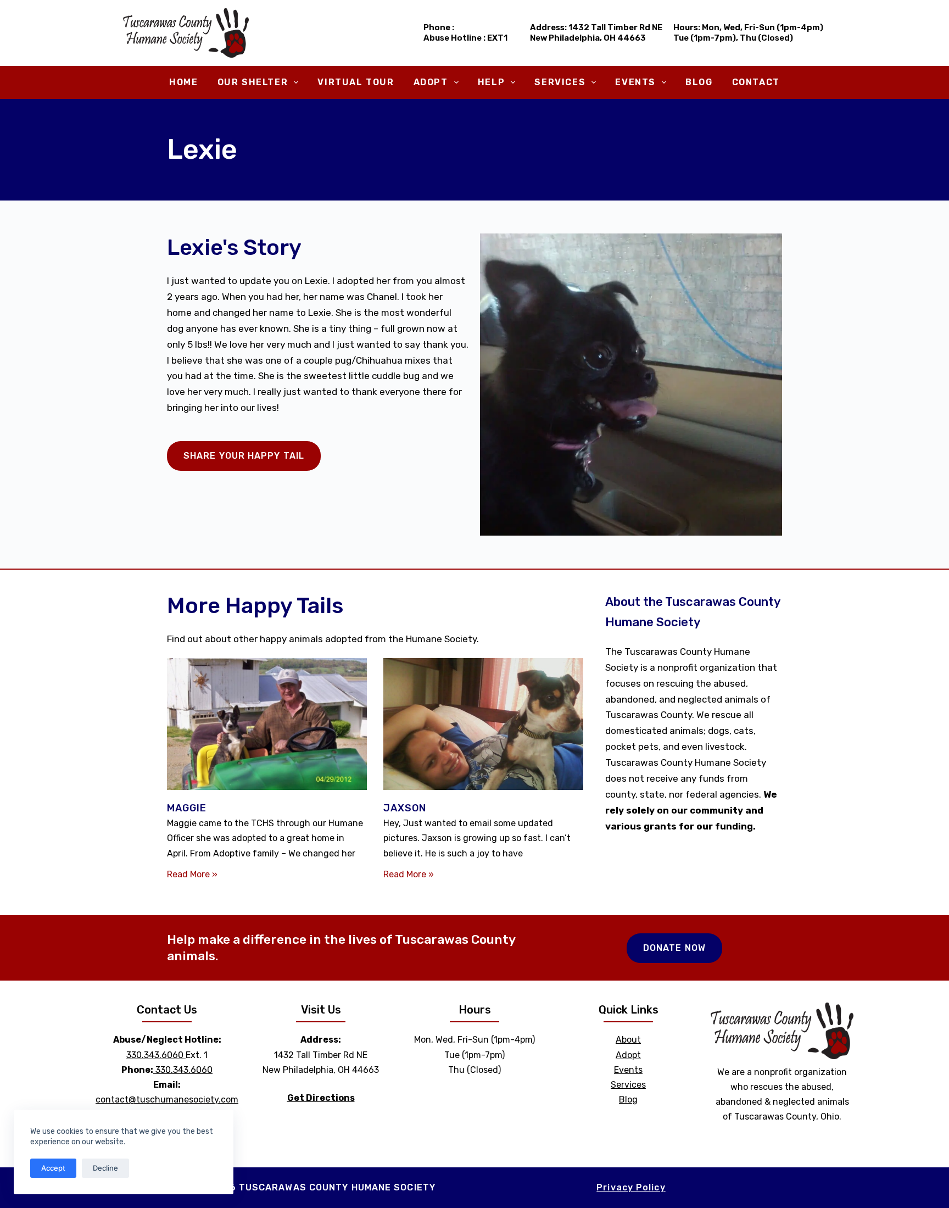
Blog (698, 82)
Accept (53, 1168)
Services (559, 82)
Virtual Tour (355, 82)
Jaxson (405, 808)
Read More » (192, 874)
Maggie (187, 808)
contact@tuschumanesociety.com (167, 1099)
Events (635, 82)
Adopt (431, 82)
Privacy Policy (630, 1187)
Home (183, 82)
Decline (105, 1168)
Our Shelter (252, 82)
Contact (756, 82)
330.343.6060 (154, 1055)
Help (491, 82)
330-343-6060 (487, 27)
